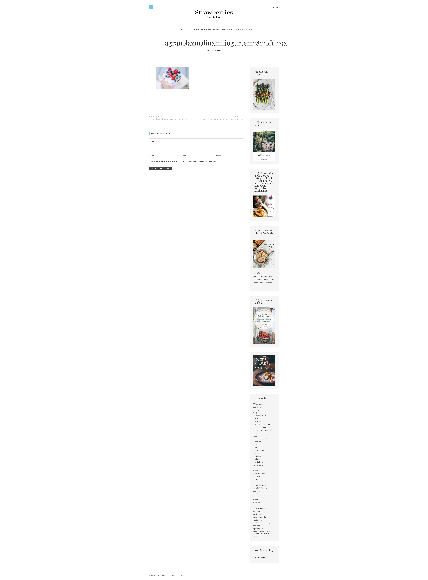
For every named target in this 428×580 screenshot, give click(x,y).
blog (255, 413)
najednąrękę (258, 465)
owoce (255, 471)
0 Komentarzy (214, 50)
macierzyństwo (259, 450)
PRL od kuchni (259, 404)
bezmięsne (257, 410)
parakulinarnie (259, 474)
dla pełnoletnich (259, 427)
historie (256, 433)
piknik (255, 479)
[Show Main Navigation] (151, 7)
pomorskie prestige (261, 485)
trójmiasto (257, 505)
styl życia (256, 503)
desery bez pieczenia (261, 424)
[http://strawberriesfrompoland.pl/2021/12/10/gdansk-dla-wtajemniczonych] (264, 145)
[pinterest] (277, 8)
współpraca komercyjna (262, 523)
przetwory (257, 491)
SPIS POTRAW (193, 29)
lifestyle (256, 445)
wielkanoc (257, 514)
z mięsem (257, 526)
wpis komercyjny (260, 517)
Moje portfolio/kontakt (213, 29)
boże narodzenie (259, 416)
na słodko (257, 456)
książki (255, 436)
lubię (255, 447)
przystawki (257, 494)
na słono (256, 459)
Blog (183, 29)
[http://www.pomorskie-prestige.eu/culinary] (264, 370)
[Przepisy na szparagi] (264, 94)
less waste (257, 442)
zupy (255, 536)
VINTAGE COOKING (244, 29)
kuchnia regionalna (261, 439)
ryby (255, 497)
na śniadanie (258, 462)
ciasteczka (257, 421)
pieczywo (256, 476)
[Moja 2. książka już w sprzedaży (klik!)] (264, 254)
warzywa (256, 511)
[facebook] (270, 8)
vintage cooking (259, 508)
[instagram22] (273, 8)
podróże (256, 482)
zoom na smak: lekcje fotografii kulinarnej (261, 533)
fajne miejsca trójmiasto (262, 430)
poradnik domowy (260, 488)
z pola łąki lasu (259, 529)
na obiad (256, 453)
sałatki (255, 500)
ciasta (255, 418)
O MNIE (230, 29)
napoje (255, 468)
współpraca (257, 520)
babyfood (257, 407)
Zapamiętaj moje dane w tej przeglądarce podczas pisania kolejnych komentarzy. (183, 161)
